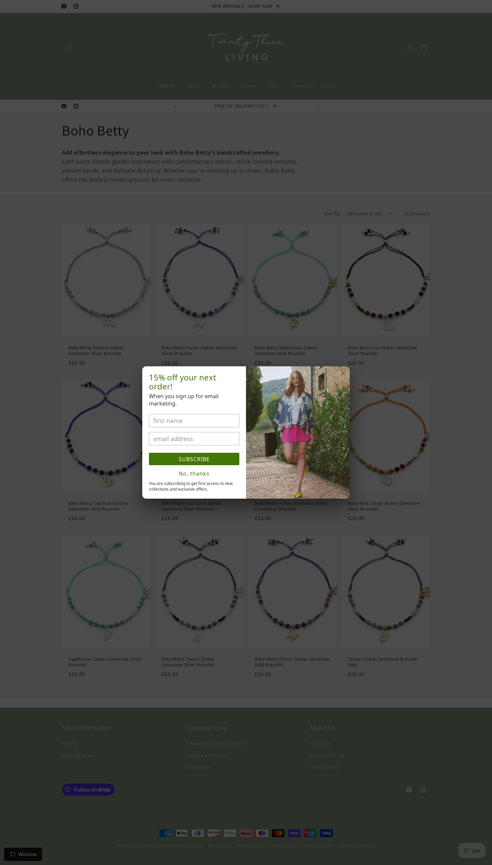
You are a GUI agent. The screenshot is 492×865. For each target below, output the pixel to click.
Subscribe (194, 459)
